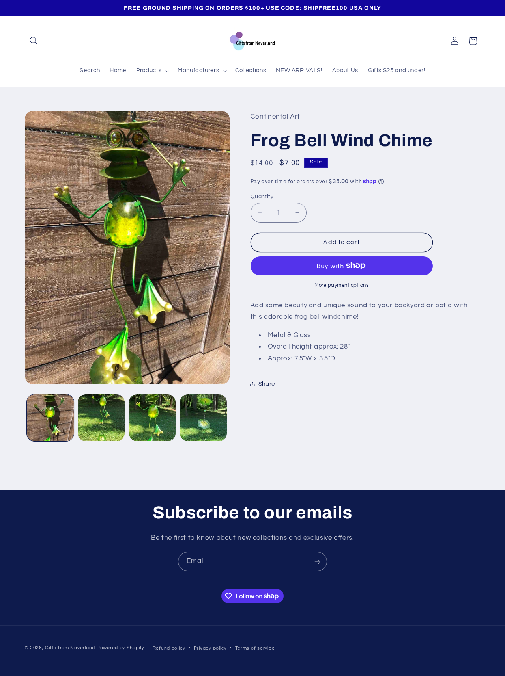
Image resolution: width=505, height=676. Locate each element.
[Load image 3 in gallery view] (152, 417)
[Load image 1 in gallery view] (50, 417)
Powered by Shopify (120, 648)
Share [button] (266, 383)
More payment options (341, 285)
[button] (34, 41)
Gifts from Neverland (70, 648)
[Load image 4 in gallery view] (203, 417)
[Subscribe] (318, 561)
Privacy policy (210, 648)
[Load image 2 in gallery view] (101, 417)
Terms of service (255, 648)
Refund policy (169, 648)
